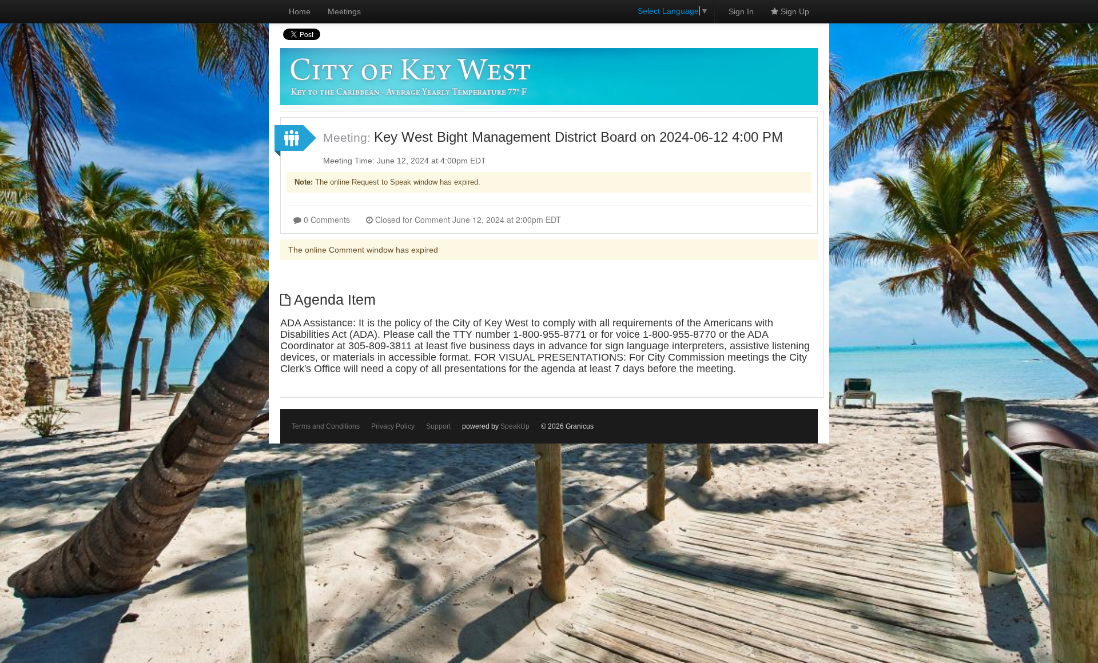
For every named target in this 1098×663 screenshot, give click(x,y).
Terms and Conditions (326, 426)
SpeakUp (515, 426)
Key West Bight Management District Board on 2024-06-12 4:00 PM (578, 137)
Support (438, 426)
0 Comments (325, 219)
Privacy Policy (393, 426)
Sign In (741, 11)
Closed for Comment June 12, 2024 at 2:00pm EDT (467, 219)
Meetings (344, 11)
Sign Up (793, 11)
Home (300, 11)
